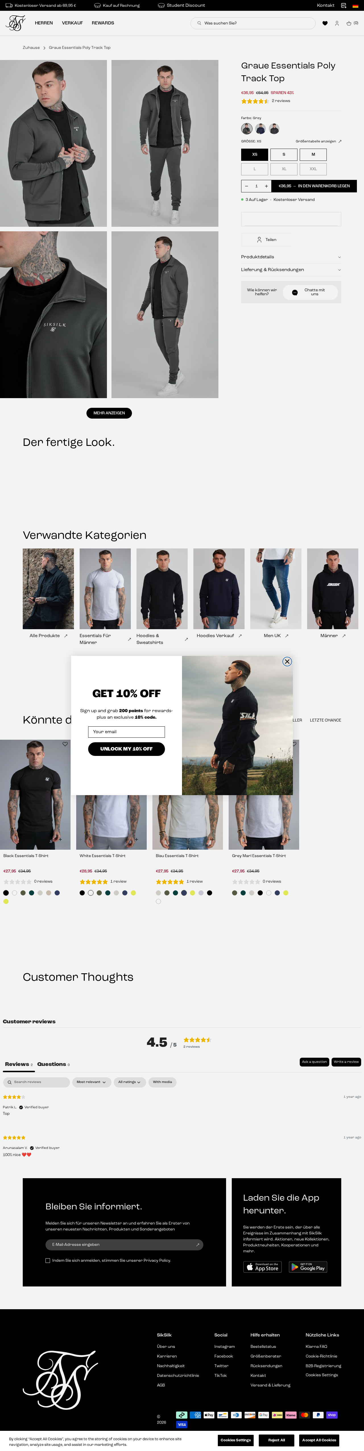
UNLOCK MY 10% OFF (126, 748)
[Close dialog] (287, 661)
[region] (182, 1441)
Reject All (276, 1440)
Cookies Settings (236, 1440)
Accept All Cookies (319, 1440)
